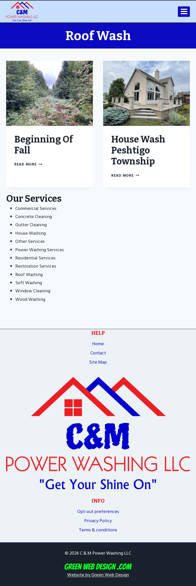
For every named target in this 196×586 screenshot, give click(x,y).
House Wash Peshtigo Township (138, 150)
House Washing (30, 233)
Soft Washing (28, 282)
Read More (28, 164)
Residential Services (35, 258)
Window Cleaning (32, 291)
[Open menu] (184, 11)
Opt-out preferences (98, 511)
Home (98, 344)
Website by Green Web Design (98, 575)
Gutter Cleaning (31, 225)
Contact (98, 353)
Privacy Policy (98, 520)
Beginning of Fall (43, 145)
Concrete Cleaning (33, 216)
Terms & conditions (98, 530)
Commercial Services (35, 208)
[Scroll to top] (190, 540)
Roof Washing (29, 274)
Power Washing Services (39, 250)
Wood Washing (30, 299)
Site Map (98, 362)
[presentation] (49, 93)
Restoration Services (35, 266)
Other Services (30, 241)
